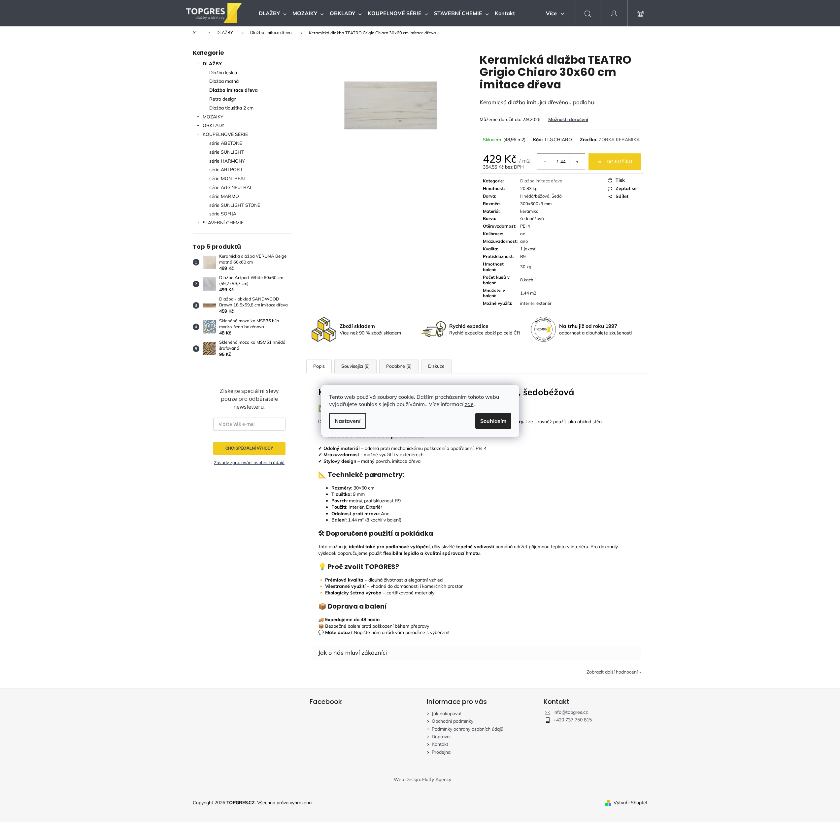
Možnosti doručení (568, 119)
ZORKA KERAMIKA (619, 139)
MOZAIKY (213, 117)
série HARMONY (227, 161)
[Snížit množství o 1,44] (545, 162)
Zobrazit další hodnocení (612, 672)
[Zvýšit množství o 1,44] (577, 162)
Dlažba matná (224, 81)
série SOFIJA (222, 214)
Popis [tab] (319, 366)
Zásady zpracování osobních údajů (249, 462)
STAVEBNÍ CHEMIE (223, 223)
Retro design (222, 99)
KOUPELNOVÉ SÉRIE (225, 134)
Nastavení (347, 421)
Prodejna (441, 752)
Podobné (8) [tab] (399, 366)
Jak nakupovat (447, 713)
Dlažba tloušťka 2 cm (231, 108)
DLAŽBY (212, 64)
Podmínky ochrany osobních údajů (467, 729)
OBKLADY (213, 125)
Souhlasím (493, 421)
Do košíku (619, 162)
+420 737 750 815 (573, 720)
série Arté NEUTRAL (230, 187)
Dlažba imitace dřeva (233, 90)
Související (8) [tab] (355, 366)
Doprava (441, 737)
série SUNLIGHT (226, 152)
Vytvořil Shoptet (631, 803)
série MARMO (224, 196)
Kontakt (440, 744)
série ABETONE (225, 143)
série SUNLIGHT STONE (234, 205)
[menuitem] (272, 13)
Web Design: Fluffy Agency (422, 779)
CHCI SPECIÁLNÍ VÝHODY (249, 448)
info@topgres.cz (571, 712)
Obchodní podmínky (452, 721)
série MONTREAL (227, 178)
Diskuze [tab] (436, 366)
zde (469, 404)
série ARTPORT (226, 170)
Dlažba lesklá (223, 73)
